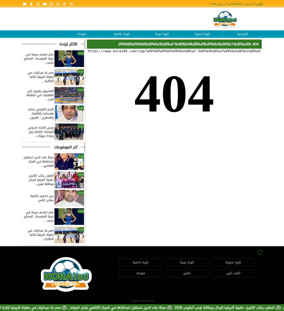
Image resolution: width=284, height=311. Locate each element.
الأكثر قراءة (68, 44)
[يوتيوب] (44, 3)
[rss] (71, 3)
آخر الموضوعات (65, 147)
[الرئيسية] (24, 3)
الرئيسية (242, 34)
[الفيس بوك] (31, 3)
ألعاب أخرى (233, 273)
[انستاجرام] (51, 3)
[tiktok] (64, 3)
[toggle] (41, 31)
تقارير (186, 273)
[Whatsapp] (58, 3)
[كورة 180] (225, 20)
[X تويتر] (38, 3)
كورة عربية (162, 34)
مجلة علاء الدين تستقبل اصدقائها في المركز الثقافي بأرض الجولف (124, 307)
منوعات (81, 34)
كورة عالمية (122, 34)
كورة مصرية (202, 34)
